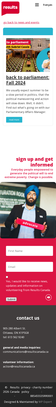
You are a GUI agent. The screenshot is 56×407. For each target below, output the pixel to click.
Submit (11, 299)
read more (14, 119)
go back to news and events (21, 22)
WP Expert (45, 402)
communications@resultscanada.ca (25, 350)
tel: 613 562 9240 (13, 337)
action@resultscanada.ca (19, 364)
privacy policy (25, 389)
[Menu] (37, 4)
